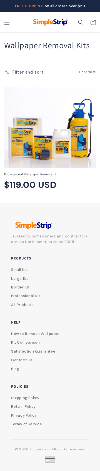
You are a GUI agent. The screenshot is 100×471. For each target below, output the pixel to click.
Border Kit (20, 287)
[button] (7, 22)
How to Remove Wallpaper (35, 333)
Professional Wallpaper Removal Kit (31, 174)
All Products (22, 304)
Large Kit (19, 278)
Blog (15, 368)
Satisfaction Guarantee (33, 351)
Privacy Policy (24, 415)
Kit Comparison (25, 342)
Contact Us (21, 360)
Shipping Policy (25, 397)
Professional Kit (25, 295)
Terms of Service (26, 424)
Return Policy (23, 406)
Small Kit (19, 269)
